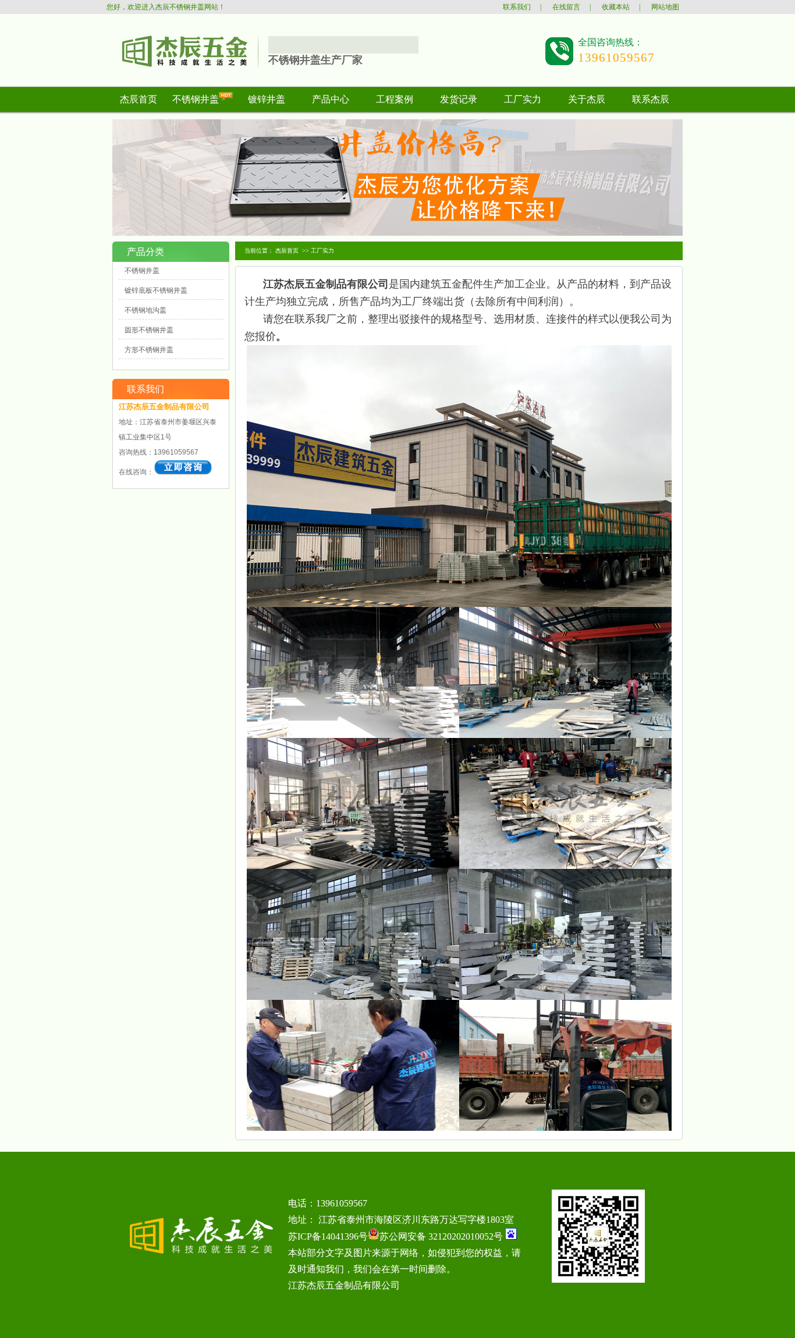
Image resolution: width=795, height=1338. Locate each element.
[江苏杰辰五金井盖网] (177, 67)
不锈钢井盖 (142, 271)
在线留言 (566, 7)
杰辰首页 (287, 250)
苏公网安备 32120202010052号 (441, 1236)
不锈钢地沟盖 (145, 310)
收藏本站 (616, 7)
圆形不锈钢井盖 (149, 330)
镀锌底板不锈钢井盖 (156, 290)
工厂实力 (322, 250)
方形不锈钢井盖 (149, 350)
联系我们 (517, 7)
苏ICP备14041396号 (328, 1236)
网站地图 (665, 7)
